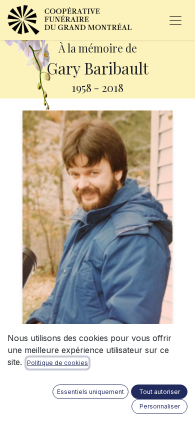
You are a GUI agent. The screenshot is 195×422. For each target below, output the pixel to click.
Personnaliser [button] (160, 406)
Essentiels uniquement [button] (90, 392)
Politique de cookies (57, 362)
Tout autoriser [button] (159, 392)
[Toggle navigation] (176, 20)
